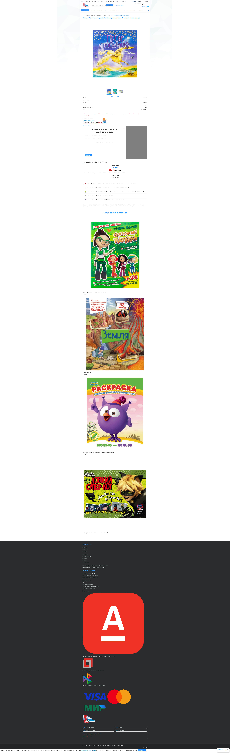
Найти (109, 5)
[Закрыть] (123, 128)
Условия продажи (87, 556)
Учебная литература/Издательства (90, 575)
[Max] (146, 6)
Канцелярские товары (88, 584)
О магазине (103, 1)
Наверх (145, 747)
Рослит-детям (86, 562)
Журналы (85, 582)
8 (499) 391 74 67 (121, 730)
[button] (85, 10)
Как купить (85, 549)
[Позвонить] (142, 6)
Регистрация (220, 749)
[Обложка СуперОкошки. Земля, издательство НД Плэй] (115, 334)
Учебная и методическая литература (91, 586)
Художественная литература (89, 573)
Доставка (85, 551)
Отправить (88, 155)
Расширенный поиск (118, 5)
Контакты (91, 1)
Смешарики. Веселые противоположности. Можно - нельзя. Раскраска (98, 452)
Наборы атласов (86, 590)
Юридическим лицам (90, 730)
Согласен (142, 750)
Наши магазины (122, 1)
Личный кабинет (145, 1)
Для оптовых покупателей (112, 1)
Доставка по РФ (84, 1)
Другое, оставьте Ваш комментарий (105, 142)
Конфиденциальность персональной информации (94, 567)
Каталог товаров (89, 570)
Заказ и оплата (97, 1)
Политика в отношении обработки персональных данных (95, 565)
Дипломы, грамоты (87, 579)
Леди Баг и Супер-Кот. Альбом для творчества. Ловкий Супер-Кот (97, 532)
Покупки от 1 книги (89, 727)
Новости (84, 547)
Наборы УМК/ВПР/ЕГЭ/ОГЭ (89, 588)
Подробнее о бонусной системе (91, 122)
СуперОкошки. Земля (87, 372)
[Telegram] (148, 6)
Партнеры (85, 560)
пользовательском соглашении (89, 750)
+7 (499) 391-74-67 (135, 1)
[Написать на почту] (144, 6)
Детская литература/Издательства (90, 577)
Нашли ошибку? (86, 125)
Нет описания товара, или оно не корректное (96, 135)
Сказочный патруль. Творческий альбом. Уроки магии (94, 292)
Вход (140, 1)
